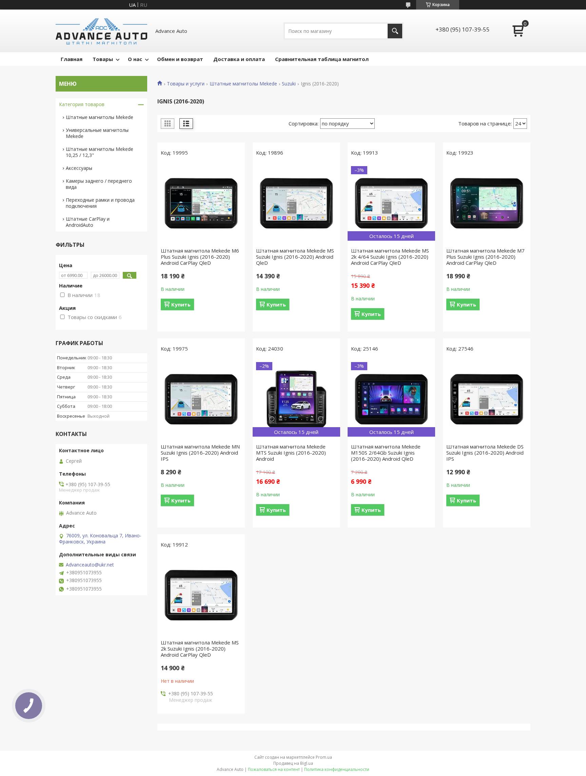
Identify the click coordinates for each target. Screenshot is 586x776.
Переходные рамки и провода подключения (100, 203)
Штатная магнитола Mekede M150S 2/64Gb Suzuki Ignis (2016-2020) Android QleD (386, 452)
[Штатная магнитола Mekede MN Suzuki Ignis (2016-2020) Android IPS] (201, 399)
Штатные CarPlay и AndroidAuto (88, 222)
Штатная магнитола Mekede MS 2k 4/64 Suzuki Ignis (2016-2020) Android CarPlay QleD (390, 256)
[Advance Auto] (101, 31)
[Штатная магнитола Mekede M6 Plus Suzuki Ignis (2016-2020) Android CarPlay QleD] (201, 203)
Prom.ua (324, 757)
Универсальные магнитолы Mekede (97, 133)
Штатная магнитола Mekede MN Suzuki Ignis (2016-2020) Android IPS (200, 452)
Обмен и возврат (180, 59)
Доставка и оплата (239, 59)
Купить (181, 304)
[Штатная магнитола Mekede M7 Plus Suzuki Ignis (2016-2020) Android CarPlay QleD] (486, 203)
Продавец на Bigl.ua (293, 763)
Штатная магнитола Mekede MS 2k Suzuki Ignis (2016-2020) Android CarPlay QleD (200, 648)
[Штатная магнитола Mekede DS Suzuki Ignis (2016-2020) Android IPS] (486, 399)
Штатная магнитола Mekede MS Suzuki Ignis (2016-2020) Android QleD (295, 256)
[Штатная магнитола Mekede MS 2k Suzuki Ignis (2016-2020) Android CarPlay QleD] (201, 595)
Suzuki (289, 84)
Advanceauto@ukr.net (90, 565)
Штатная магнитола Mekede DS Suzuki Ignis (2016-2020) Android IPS (485, 452)
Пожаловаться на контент (274, 769)
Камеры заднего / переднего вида (99, 184)
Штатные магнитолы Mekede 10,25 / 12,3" (99, 152)
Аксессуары (79, 168)
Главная (71, 59)
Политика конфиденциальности (336, 769)
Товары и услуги (185, 84)
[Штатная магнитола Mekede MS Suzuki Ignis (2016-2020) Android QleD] (296, 203)
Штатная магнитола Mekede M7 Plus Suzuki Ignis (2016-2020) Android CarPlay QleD (485, 256)
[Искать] (395, 31)
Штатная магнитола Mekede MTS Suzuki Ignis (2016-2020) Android (291, 452)
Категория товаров (81, 104)
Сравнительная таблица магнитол (322, 59)
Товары (103, 59)
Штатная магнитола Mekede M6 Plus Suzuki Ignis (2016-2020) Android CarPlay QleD (200, 256)
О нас (135, 59)
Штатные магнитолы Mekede (243, 84)
